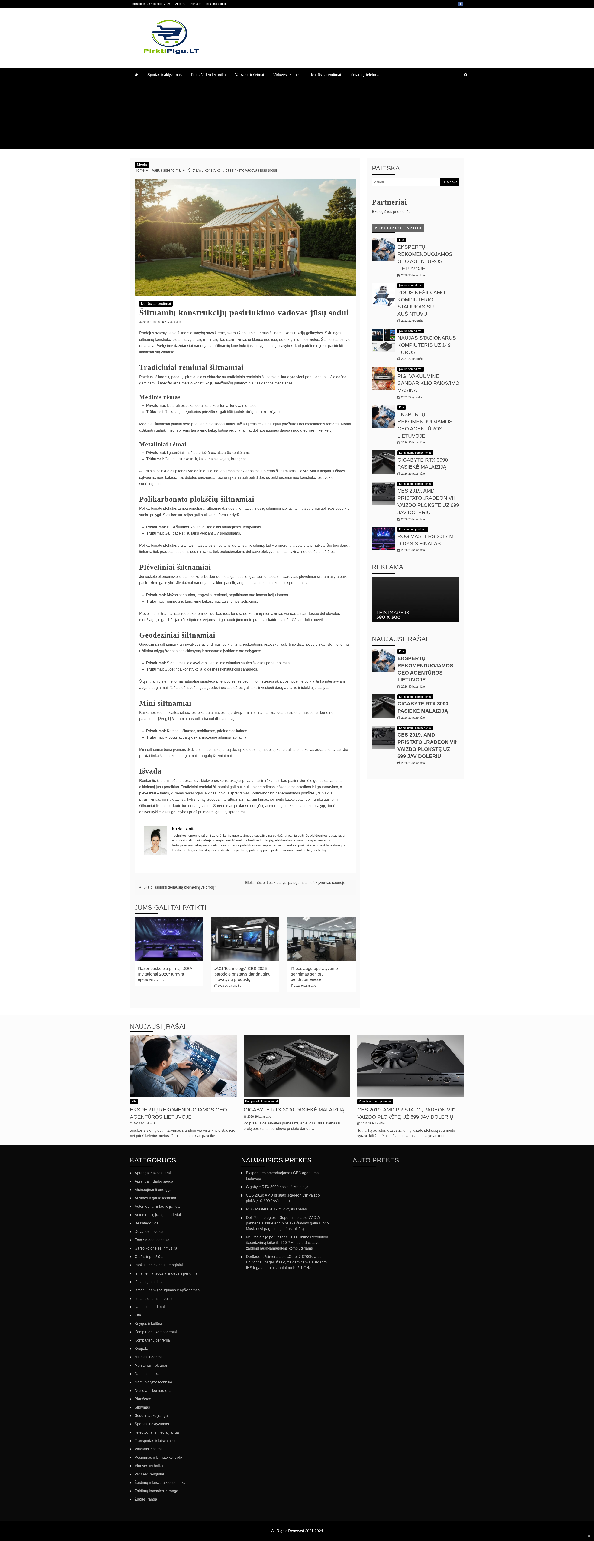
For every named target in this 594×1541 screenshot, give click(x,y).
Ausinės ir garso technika (155, 1198)
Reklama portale (216, 4)
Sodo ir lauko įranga (151, 1416)
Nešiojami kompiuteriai (153, 1390)
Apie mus (181, 4)
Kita (401, 240)
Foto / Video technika (208, 75)
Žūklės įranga (146, 1499)
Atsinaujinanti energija (153, 1190)
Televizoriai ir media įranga (157, 1432)
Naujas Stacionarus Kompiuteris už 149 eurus (426, 345)
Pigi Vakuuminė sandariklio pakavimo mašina (428, 383)
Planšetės (143, 1399)
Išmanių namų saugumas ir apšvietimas (167, 1290)
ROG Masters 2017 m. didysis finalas (276, 1209)
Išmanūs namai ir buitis (153, 1298)
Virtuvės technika (287, 75)
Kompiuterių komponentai (415, 452)
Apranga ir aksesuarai (153, 1173)
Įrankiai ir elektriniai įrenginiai (159, 1265)
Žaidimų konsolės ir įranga (156, 1491)
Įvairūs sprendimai (326, 75)
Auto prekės (376, 1160)
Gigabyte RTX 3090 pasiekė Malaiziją (294, 1110)
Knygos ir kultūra (148, 1324)
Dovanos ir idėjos (149, 1231)
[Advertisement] (297, 116)
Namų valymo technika (153, 1382)
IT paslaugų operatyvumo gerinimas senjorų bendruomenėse (314, 974)
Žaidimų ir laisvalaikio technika (160, 1483)
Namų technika (147, 1374)
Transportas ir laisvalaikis (155, 1441)
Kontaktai (196, 4)
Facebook (460, 4)
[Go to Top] (589, 1536)
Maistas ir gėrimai (149, 1357)
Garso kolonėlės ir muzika (156, 1248)
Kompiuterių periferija (412, 529)
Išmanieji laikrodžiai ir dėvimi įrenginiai (166, 1273)
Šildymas (142, 1407)
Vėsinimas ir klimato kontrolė (158, 1457)
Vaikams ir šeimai (249, 75)
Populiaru (387, 228)
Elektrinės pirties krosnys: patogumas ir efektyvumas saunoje (295, 883)
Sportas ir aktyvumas (164, 75)
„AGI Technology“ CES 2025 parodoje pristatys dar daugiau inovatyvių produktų (242, 974)
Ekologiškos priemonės (391, 212)
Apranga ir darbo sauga (154, 1181)
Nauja (414, 228)
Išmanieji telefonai (365, 75)
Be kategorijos (146, 1223)
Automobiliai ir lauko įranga (157, 1206)
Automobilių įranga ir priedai (158, 1215)
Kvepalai (142, 1349)
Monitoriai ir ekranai (151, 1365)
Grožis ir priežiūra (149, 1257)
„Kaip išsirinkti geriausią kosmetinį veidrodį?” (180, 887)
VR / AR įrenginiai (149, 1474)
